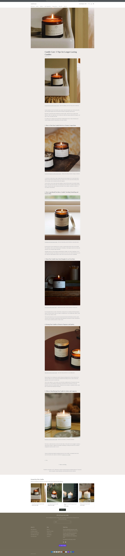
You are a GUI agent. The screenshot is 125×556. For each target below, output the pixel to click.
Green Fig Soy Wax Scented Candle (51, 307)
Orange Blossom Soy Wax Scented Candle (52, 105)
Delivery (48, 529)
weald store (34, 553)
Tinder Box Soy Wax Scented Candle (51, 372)
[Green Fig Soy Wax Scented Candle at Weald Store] (62, 103)
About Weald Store (34, 529)
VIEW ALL (62, 509)
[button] (37, 6)
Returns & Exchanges (50, 531)
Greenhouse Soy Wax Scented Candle (51, 242)
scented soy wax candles (66, 454)
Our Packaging (49, 534)
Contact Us (48, 536)
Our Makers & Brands (34, 531)
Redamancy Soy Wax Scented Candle (51, 439)
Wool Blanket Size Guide (34, 534)
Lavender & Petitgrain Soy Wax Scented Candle (53, 173)
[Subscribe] (70, 522)
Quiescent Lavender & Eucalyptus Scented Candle (70, 504)
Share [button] (47, 460)
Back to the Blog (63, 464)
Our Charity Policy (34, 536)
